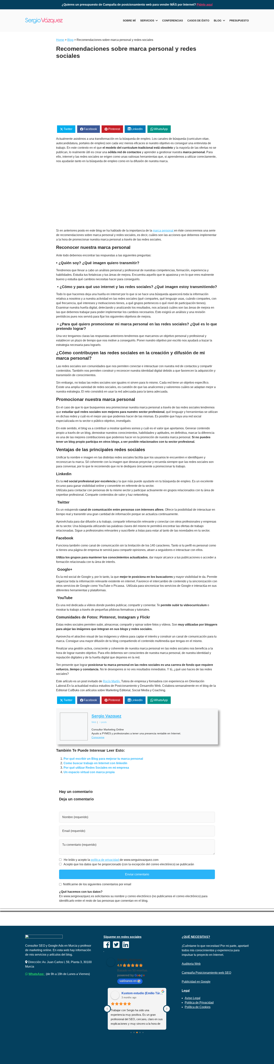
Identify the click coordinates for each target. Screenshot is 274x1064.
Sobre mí (129, 20)
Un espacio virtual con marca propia (89, 772)
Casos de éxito (198, 20)
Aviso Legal (192, 998)
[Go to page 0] (131, 1032)
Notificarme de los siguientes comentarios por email (97, 884)
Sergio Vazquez (106, 716)
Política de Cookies (197, 1007)
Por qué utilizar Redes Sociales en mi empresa (96, 767)
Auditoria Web (191, 963)
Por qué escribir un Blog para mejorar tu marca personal (103, 758)
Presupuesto (239, 20)
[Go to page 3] (140, 1032)
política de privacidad (105, 859)
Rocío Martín (111, 681)
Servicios (147, 20)
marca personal (163, 230)
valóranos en (128, 980)
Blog (217, 20)
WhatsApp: (37, 974)
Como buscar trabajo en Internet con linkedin (95, 763)
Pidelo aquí (204, 4)
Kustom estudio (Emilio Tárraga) (142, 993)
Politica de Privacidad (199, 1002)
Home (60, 39)
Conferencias (172, 20)
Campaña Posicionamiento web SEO (206, 972)
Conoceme (98, 737)
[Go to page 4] (143, 1032)
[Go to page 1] (134, 1032)
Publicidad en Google (196, 981)
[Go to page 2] (137, 1032)
